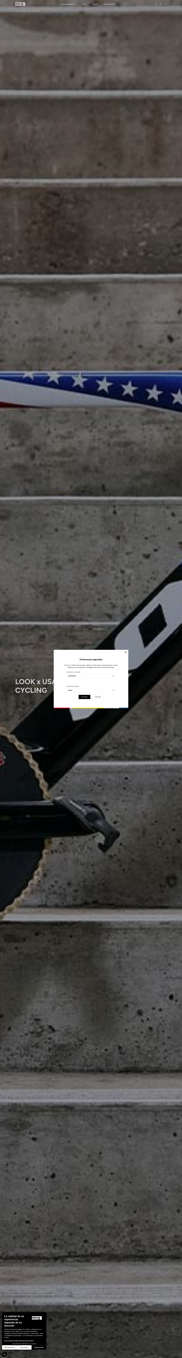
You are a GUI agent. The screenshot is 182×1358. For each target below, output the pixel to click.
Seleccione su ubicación (73, 672)
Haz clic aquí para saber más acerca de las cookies (19, 1340)
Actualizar (84, 697)
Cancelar (98, 697)
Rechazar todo (9, 1347)
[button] (4, 1354)
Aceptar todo (39, 1347)
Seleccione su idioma (73, 686)
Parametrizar (24, 1347)
